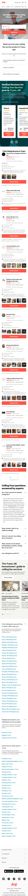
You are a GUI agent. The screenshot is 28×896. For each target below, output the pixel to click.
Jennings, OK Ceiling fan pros (10, 695)
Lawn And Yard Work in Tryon (10, 801)
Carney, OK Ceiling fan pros (9, 639)
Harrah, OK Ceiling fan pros (9, 677)
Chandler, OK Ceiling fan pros (10, 647)
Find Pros (14, 32)
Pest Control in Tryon (7, 823)
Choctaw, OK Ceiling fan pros (9, 701)
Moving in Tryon (6, 812)
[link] (5, 129)
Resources (4, 858)
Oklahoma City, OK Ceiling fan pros (11, 685)
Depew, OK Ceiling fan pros (9, 687)
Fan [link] (12, 6)
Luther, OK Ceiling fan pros (9, 650)
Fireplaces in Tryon (7, 766)
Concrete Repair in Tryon (8, 814)
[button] (4, 176)
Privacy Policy (18, 888)
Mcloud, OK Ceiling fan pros (9, 703)
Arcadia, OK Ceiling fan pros (9, 653)
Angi (3, 593)
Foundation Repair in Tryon (9, 777)
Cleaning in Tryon (6, 772)
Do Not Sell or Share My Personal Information (14, 892)
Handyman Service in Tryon (9, 738)
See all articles (8, 577)
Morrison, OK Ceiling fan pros (10, 679)
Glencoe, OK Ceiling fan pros (9, 655)
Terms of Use (10, 888)
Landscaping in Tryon (7, 806)
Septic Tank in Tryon (7, 764)
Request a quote (9, 134)
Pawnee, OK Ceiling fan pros (9, 706)
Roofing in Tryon (6, 780)
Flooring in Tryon (6, 785)
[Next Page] (25, 477)
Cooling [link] (8, 6)
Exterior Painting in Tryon (8, 836)
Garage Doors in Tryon (8, 817)
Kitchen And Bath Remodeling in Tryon (12, 761)
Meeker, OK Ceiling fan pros (9, 674)
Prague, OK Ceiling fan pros (9, 698)
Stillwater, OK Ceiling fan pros (10, 645)
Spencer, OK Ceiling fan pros (9, 682)
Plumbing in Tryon (7, 758)
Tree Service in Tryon (7, 796)
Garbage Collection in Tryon (9, 774)
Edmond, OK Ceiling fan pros (9, 666)
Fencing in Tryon (6, 793)
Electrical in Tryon (7, 732)
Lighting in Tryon (6, 735)
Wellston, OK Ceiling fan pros (10, 642)
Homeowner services (7, 849)
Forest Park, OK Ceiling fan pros (10, 711)
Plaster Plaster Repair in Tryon (10, 769)
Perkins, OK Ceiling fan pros (9, 637)
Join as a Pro (18, 2)
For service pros (5, 854)
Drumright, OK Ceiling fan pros (10, 671)
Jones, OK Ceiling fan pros (9, 669)
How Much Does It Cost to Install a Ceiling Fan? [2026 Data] (10, 598)
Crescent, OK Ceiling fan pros (9, 693)
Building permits (12, 505)
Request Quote (14, 182)
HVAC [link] (3, 6)
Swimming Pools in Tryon (8, 782)
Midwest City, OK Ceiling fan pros (11, 709)
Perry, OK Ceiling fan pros (9, 690)
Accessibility (13, 890)
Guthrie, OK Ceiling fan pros (9, 661)
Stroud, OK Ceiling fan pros (9, 663)
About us (4, 862)
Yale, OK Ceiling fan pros (8, 658)
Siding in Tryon (6, 820)
